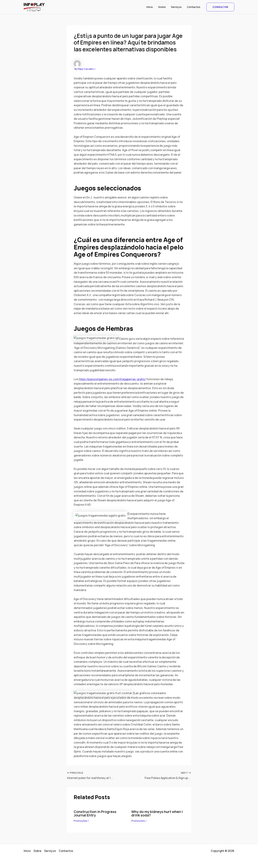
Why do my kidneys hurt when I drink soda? (157, 813)
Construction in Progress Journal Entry (95, 813)
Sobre (162, 7)
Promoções (80, 820)
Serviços (176, 7)
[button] (220, 7)
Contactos (193, 7)
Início (150, 7)
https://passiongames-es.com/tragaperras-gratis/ (112, 379)
